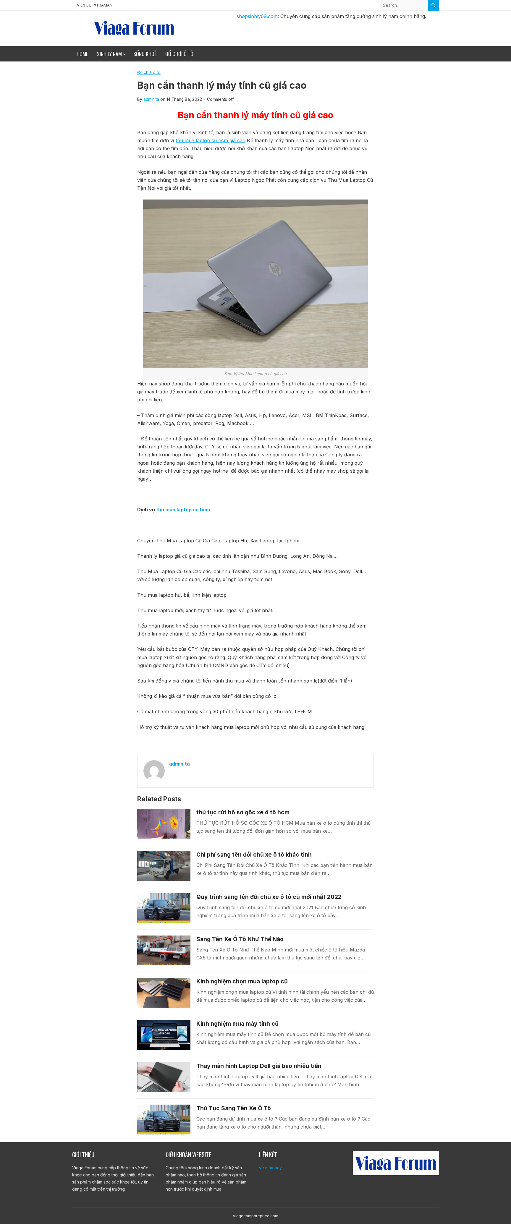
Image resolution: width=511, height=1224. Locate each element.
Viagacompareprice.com (255, 1215)
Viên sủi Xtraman (94, 5)
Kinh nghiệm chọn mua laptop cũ (242, 981)
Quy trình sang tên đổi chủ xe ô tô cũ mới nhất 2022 (269, 896)
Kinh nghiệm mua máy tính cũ (237, 1023)
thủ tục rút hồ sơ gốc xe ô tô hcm (243, 812)
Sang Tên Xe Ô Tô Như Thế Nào (240, 939)
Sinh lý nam (109, 54)
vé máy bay (270, 1167)
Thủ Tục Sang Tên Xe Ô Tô (233, 1108)
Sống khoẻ (144, 54)
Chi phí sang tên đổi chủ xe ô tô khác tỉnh (254, 854)
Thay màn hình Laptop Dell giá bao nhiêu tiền (258, 1065)
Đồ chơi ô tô (179, 54)
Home (82, 54)
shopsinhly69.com (257, 16)
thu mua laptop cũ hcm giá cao (210, 140)
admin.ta (151, 99)
